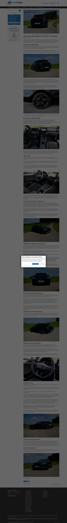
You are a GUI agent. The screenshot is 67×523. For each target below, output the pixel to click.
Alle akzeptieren (35, 263)
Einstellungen (42, 263)
